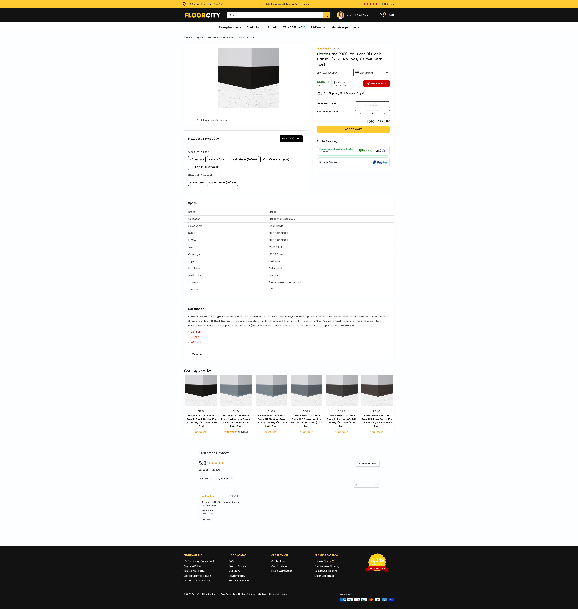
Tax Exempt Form (194, 571)
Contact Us (278, 561)
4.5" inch (196, 342)
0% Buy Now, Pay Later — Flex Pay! (205, 4)
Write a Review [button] (369, 463)
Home (187, 37)
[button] (289, 212)
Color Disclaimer (324, 576)
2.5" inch (196, 331)
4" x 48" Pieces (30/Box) (243, 159)
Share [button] (208, 519)
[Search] (326, 15)
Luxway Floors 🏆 (324, 561)
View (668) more (291, 138)
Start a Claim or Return (197, 576)
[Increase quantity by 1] (384, 113)
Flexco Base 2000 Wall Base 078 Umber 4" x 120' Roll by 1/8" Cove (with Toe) (341, 421)
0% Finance (318, 27)
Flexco (224, 37)
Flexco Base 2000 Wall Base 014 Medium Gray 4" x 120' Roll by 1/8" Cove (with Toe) (236, 421)
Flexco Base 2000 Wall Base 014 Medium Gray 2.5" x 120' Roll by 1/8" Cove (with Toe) (271, 421)
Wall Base (213, 37)
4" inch (195, 337)
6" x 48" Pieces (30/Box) (275, 159)
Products (253, 27)
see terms (323, 151)
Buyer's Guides (237, 566)
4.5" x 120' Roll (216, 159)
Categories (199, 37)
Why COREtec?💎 (294, 27)
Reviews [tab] (204, 478)
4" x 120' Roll (197, 159)
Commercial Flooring (327, 566)
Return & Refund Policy (197, 580)
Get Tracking (279, 566)
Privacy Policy (237, 576)
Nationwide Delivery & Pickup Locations (291, 4)
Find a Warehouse (281, 571)
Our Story (234, 571)
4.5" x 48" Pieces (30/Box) (204, 166)
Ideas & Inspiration (343, 27)
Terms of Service (239, 580)
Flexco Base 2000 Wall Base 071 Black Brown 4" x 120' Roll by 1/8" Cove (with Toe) (376, 421)
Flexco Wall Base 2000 (242, 37)
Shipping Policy (192, 566)
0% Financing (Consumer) (199, 561)
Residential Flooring (326, 571)
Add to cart (353, 129)
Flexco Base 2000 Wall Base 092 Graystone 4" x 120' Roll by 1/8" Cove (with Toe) (306, 421)
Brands (272, 27)
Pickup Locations (230, 27)
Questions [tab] (223, 478)
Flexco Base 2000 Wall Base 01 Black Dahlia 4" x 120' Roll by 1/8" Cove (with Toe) (201, 421)
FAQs (232, 561)
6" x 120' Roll (197, 182)
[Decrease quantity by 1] (360, 113)
